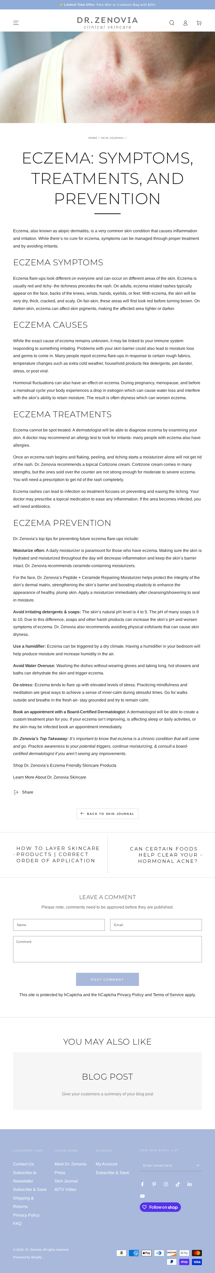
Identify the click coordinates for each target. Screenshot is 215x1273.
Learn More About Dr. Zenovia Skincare (49, 777)
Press (60, 1172)
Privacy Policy (130, 994)
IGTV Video (65, 1189)
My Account (106, 1164)
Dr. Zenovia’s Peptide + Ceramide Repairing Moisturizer (89, 577)
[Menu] (16, 23)
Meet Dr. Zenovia (70, 1164)
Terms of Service (168, 994)
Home (93, 137)
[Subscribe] (199, 1165)
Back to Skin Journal (111, 813)
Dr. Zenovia (33, 1249)
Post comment (107, 979)
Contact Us (23, 1164)
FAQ (17, 1223)
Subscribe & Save (30, 1189)
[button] (172, 23)
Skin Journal (113, 137)
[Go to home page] (107, 23)
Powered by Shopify (27, 1257)
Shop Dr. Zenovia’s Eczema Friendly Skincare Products (64, 765)
